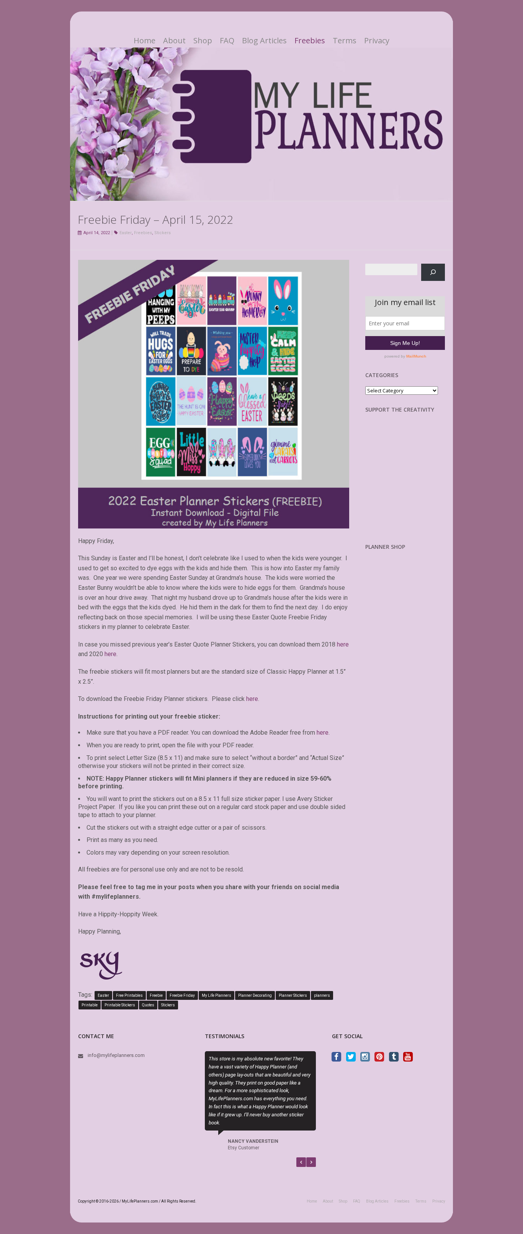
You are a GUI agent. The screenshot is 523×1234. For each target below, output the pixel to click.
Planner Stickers (293, 995)
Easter (125, 232)
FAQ (227, 41)
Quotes (148, 1005)
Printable (90, 1005)
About (174, 41)
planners (322, 995)
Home (144, 41)
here (343, 644)
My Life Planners (216, 995)
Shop (202, 41)
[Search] (433, 272)
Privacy (376, 41)
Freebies (309, 41)
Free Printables (129, 995)
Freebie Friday (182, 995)
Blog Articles (264, 41)
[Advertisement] (405, 484)
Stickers (162, 232)
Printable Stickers (120, 1005)
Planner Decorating (255, 995)
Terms (344, 41)
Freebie (156, 995)
